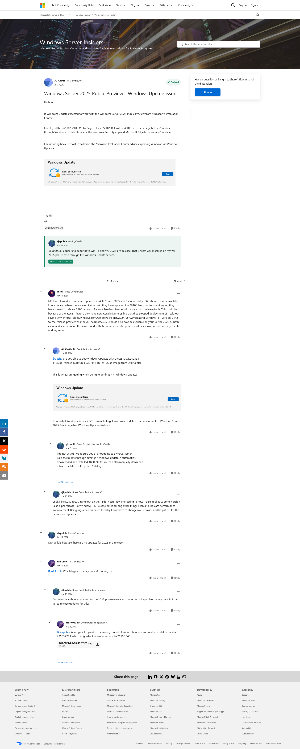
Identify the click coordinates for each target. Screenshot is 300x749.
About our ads (256, 743)
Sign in (207, 92)
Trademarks (214, 743)
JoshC (60, 291)
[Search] (233, 5)
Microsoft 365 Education (117, 711)
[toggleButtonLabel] (257, 14)
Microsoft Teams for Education (119, 706)
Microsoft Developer (205, 700)
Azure (199, 695)
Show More (67, 482)
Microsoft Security (157, 700)
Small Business (156, 733)
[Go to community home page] (42, 5)
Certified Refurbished (71, 722)
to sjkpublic (100, 622)
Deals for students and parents (120, 728)
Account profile (68, 695)
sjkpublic (62, 241)
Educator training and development (122, 722)
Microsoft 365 (156, 711)
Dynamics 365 (156, 706)
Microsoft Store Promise (72, 728)
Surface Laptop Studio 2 (25, 706)
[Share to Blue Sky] (173, 676)
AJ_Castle (60, 80)
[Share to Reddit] (167, 676)
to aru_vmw (99, 590)
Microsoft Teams (157, 722)
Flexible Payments (69, 733)
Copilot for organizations (25, 711)
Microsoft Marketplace (206, 722)
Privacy (169, 743)
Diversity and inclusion (251, 722)
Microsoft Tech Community (208, 717)
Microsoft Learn (203, 706)
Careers (245, 695)
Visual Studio (202, 733)
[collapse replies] (41, 291)
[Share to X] (161, 676)
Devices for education (116, 700)
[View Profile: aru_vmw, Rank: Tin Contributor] (51, 563)
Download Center (69, 700)
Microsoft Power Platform (160, 717)
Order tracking (68, 717)
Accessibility (247, 728)
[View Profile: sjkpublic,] (51, 243)
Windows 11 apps (22, 733)
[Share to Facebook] (155, 676)
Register (243, 5)
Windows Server (83, 14)
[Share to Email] (184, 676)
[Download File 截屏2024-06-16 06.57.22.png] (97, 644)
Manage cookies (183, 743)
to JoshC (95, 349)
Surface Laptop (21, 700)
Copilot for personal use (25, 717)
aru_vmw (62, 561)
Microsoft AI (155, 695)
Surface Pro (19, 695)
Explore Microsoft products (26, 728)
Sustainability (247, 733)
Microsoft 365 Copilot (159, 728)
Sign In (255, 5)
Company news (248, 706)
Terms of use (199, 743)
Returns (65, 711)
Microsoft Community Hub (52, 14)
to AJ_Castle (75, 241)
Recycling (242, 743)
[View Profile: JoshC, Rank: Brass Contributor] (51, 293)
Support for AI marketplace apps (210, 711)
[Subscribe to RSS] (178, 676)
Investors (246, 717)
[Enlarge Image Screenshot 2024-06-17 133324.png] (110, 172)
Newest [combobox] (179, 281)
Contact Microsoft (154, 743)
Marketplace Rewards (206, 728)
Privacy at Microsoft (250, 711)
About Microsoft (249, 700)
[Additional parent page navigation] (70, 14)
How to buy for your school (118, 717)
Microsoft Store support (72, 706)
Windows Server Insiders (105, 14)
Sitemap (139, 743)
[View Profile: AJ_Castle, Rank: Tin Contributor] (48, 82)
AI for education (113, 733)
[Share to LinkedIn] (150, 676)
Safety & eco (228, 743)
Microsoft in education (116, 695)
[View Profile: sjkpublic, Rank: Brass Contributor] (60, 445)
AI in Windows (21, 722)
